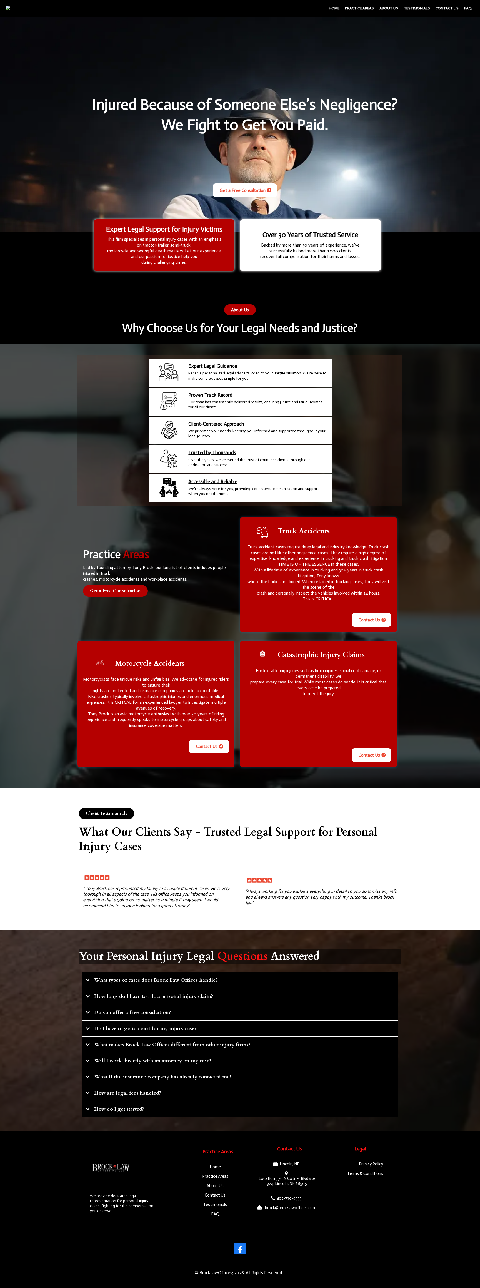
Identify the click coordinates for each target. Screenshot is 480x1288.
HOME (334, 8)
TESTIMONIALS (417, 8)
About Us (388, 8)
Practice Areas (359, 8)
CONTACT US (447, 8)
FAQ (468, 8)
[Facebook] (240, 1249)
